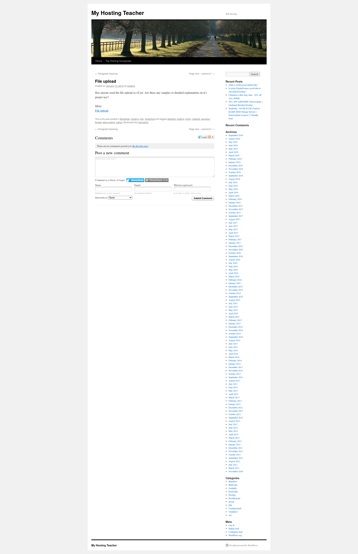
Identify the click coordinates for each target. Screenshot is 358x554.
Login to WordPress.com (157, 180)
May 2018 (233, 188)
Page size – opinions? (201, 73)
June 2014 (233, 346)
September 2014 (236, 336)
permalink (143, 122)
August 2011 (234, 461)
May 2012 (233, 430)
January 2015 (235, 323)
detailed (171, 118)
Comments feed (235, 531)
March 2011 (234, 467)
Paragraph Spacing (106, 73)
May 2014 (233, 350)
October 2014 (235, 333)
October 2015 (235, 293)
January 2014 (235, 363)
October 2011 (235, 454)
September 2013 (236, 377)
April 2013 (233, 393)
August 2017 (234, 219)
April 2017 (233, 232)
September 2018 (236, 175)
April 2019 (233, 151)
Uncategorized (235, 508)
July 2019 (233, 141)
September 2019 (236, 135)
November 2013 (236, 370)
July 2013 (233, 383)
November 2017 (236, 209)
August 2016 (234, 259)
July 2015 (233, 303)
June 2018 (233, 185)
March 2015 (234, 316)
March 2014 (234, 357)
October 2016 (235, 252)
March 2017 (234, 236)
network (196, 118)
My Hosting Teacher (117, 13)
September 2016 (236, 256)
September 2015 (236, 296)
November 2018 (236, 168)
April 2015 (233, 313)
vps (230, 514)
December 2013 (236, 367)
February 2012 (235, 441)
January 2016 (235, 283)
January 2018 (235, 202)
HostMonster (234, 498)
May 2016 (233, 269)
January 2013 (235, 404)
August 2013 (234, 380)
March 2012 (234, 437)
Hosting (131, 85)
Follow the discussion (211, 137)
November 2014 (236, 330)
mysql (231, 501)
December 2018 (236, 165)
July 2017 (233, 222)
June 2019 (233, 145)
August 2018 (234, 178)
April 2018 (233, 192)
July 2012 (233, 424)
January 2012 (235, 444)
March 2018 (234, 195)
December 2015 (236, 286)
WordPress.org (235, 535)
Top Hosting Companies (118, 61)
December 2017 (236, 205)
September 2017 (236, 215)
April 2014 (233, 353)
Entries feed (234, 528)
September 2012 (236, 417)
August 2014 (234, 340)
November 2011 (236, 451)
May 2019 (233, 148)
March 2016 (234, 276)
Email (137, 185)
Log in (231, 525)
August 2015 (234, 299)
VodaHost (150, 118)
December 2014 (236, 326)
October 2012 (235, 414)
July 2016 (233, 262)
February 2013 (235, 400)
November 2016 (236, 249)
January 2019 (235, 162)
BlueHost (233, 481)
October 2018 (235, 172)
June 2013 (233, 387)
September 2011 (236, 457)
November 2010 (236, 471)
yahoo (119, 122)
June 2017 (233, 225)
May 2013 (233, 390)
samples (205, 118)
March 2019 (234, 155)
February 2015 (235, 320)
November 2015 (236, 289)
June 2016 (233, 266)
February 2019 (235, 158)
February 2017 (235, 239)
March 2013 (234, 397)
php (142, 118)
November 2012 (236, 410)
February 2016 (235, 279)
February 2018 (235, 199)
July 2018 (233, 182)
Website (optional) (183, 185)
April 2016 (233, 272)
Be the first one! (140, 146)
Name (98, 185)
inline (188, 118)
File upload (101, 110)
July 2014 (233, 343)
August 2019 (234, 138)
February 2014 (235, 360)
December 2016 (236, 246)
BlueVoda (125, 118)
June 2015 (233, 306)
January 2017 (235, 242)
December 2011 (236, 447)
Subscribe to (101, 197)
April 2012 (233, 434)
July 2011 (233, 464)
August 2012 (234, 420)
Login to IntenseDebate (135, 180)
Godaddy (233, 488)
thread (98, 122)
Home (98, 61)
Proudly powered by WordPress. (243, 545)
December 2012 (236, 407)
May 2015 (233, 309)
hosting (180, 118)
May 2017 (233, 229)
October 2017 (235, 212)
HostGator (233, 491)
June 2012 (233, 427)
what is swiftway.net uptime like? (243, 84)
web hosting (109, 122)
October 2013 (235, 373)
